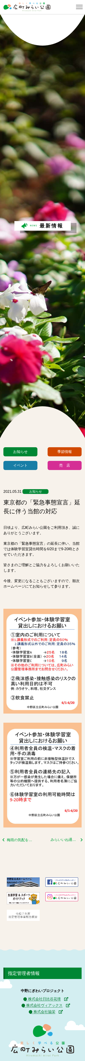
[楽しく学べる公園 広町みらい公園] (26, 7)
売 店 (64, 465)
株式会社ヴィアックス (44, 1005)
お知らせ (20, 452)
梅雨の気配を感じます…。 (20, 840)
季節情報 (64, 452)
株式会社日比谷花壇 (44, 999)
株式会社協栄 (44, 1012)
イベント (20, 465)
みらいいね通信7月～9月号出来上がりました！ (67, 840)
